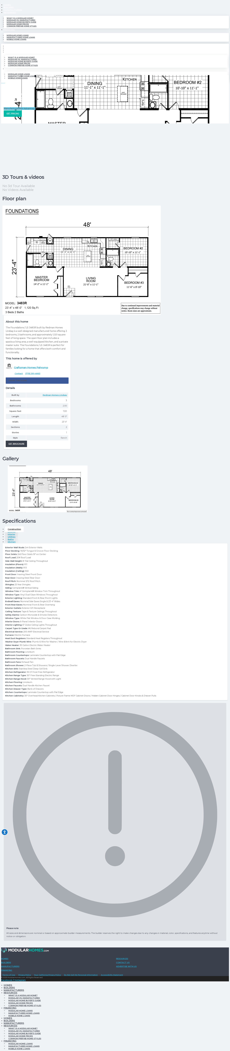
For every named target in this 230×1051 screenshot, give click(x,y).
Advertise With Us (126, 966)
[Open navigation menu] (3, 84)
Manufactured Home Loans (21, 37)
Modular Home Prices (18, 24)
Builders (9, 7)
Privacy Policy (24, 975)
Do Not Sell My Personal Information (81, 975)
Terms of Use (8, 975)
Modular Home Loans (18, 35)
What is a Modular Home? (20, 18)
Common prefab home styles (21, 26)
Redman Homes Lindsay (55, 395)
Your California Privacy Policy (47, 975)
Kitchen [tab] (12, 542)
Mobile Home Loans (16, 39)
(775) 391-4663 (32, 374)
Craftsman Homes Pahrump (31, 367)
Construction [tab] (14, 529)
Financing (9, 30)
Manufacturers (13, 10)
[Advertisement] (115, 143)
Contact (19, 374)
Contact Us (123, 962)
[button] (37, 380)
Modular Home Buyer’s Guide (21, 22)
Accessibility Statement (112, 975)
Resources (10, 12)
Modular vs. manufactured (21, 20)
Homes (7, 5)
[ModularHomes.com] (25, 950)
